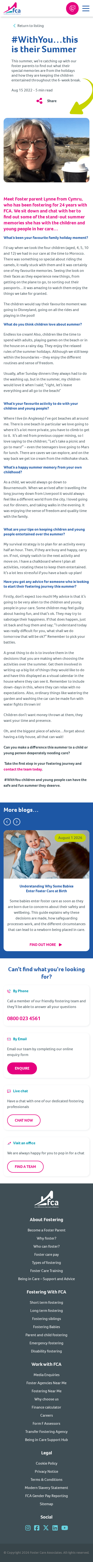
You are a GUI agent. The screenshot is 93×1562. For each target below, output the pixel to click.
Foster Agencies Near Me (46, 1382)
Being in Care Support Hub (46, 1439)
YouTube (64, 1528)
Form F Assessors (46, 1423)
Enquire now (72, 8)
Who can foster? (46, 1246)
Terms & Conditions (46, 1479)
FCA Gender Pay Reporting (46, 1495)
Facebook (36, 1528)
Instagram (28, 1528)
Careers (46, 1415)
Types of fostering (46, 1262)
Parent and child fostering (46, 1334)
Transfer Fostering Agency (46, 1431)
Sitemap (46, 1503)
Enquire (22, 1068)
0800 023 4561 (24, 1018)
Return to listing (30, 26)
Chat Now (24, 1120)
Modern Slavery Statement (46, 1487)
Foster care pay (46, 1254)
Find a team (25, 1166)
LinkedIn (55, 1528)
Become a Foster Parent (47, 1230)
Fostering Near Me (47, 1390)
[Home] (46, 1200)
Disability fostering (46, 1351)
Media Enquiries (47, 1374)
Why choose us (46, 1399)
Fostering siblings (46, 1318)
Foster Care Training (46, 1270)
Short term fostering (46, 1302)
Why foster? (46, 1238)
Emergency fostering (46, 1343)
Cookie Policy (46, 1463)
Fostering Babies (46, 1326)
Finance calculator (46, 1407)
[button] (7, 821)
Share (52, 100)
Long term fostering (46, 1310)
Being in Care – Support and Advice (46, 1278)
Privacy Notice (46, 1471)
